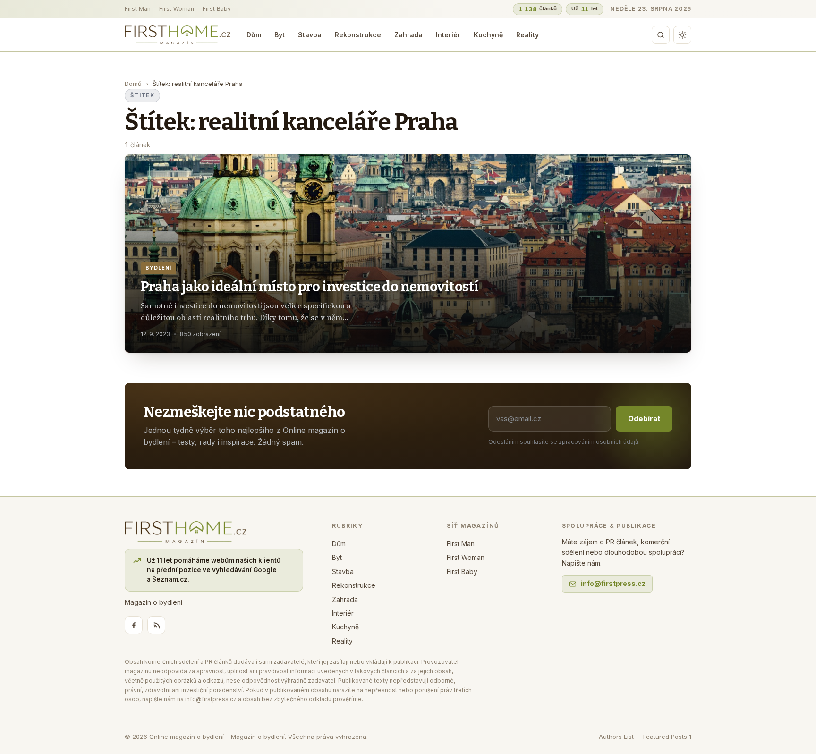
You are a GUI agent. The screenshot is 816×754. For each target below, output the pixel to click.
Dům (253, 35)
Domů (133, 83)
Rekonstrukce (358, 35)
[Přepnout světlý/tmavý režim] (682, 35)
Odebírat (644, 418)
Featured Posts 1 (667, 736)
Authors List (616, 736)
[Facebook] (134, 625)
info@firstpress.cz (613, 583)
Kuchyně (488, 35)
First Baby (217, 8)
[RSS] (156, 625)
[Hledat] (661, 35)
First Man (138, 8)
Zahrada (408, 35)
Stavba (310, 35)
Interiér (448, 35)
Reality (527, 35)
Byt (279, 35)
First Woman (176, 8)
